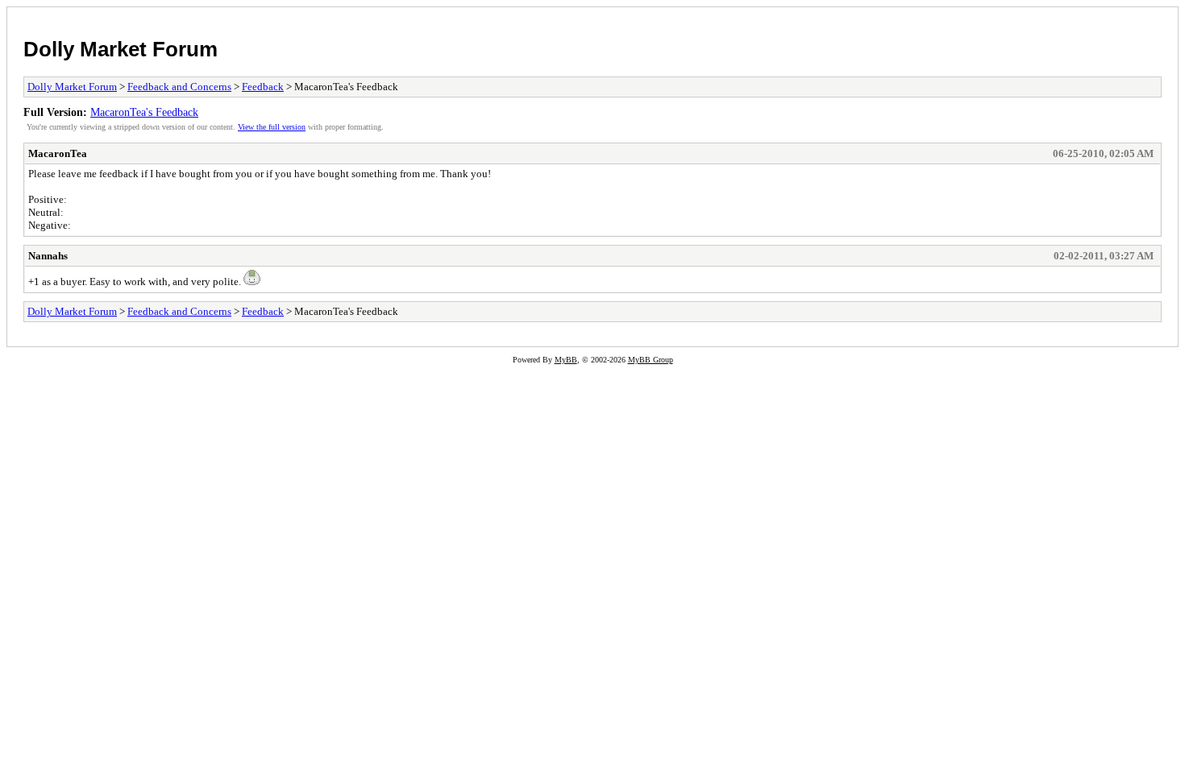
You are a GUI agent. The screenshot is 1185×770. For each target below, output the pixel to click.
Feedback (263, 87)
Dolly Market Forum (120, 49)
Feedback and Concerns (179, 87)
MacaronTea (57, 153)
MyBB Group (650, 359)
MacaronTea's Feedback (144, 112)
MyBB (566, 359)
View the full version (272, 126)
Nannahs (48, 256)
